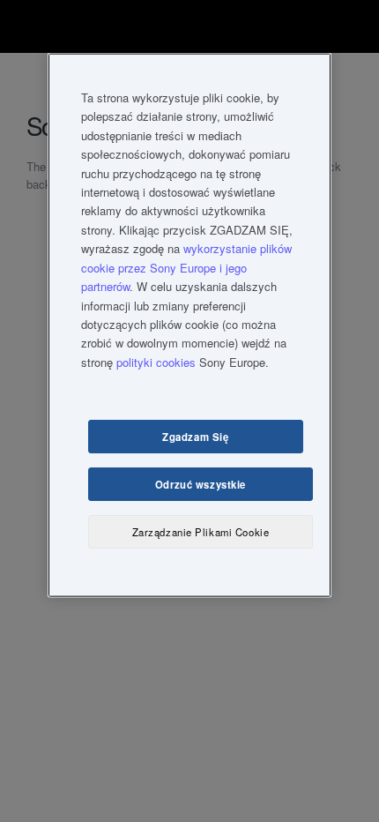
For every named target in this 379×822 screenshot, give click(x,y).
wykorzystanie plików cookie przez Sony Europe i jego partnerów (186, 267)
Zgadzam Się (195, 436)
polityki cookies (156, 362)
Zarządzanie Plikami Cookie (201, 531)
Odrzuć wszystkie (200, 483)
